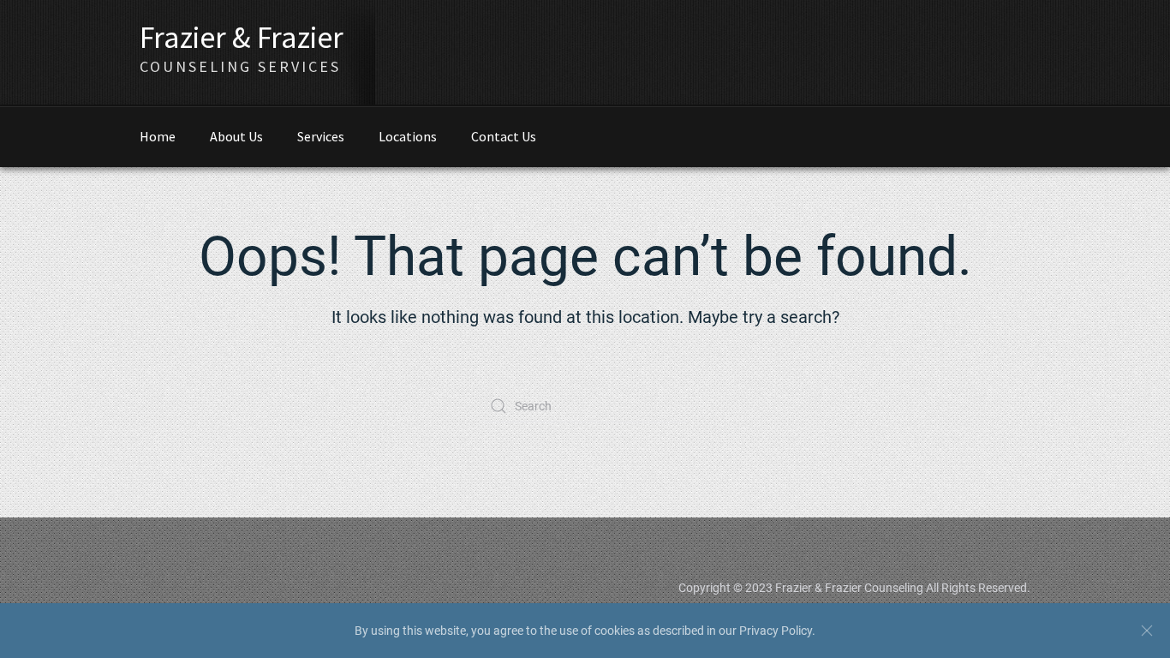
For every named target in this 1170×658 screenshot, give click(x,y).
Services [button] (320, 136)
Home (158, 136)
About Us (236, 136)
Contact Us (503, 136)
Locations (408, 136)
